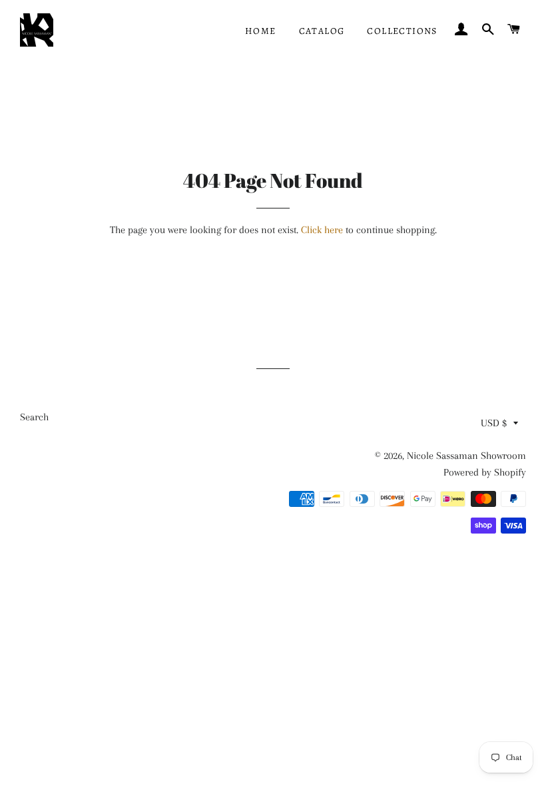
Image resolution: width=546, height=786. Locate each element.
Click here (322, 230)
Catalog (322, 31)
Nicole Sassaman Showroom (466, 456)
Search (34, 417)
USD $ (494, 423)
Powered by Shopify (484, 472)
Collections (402, 31)
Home (260, 31)
